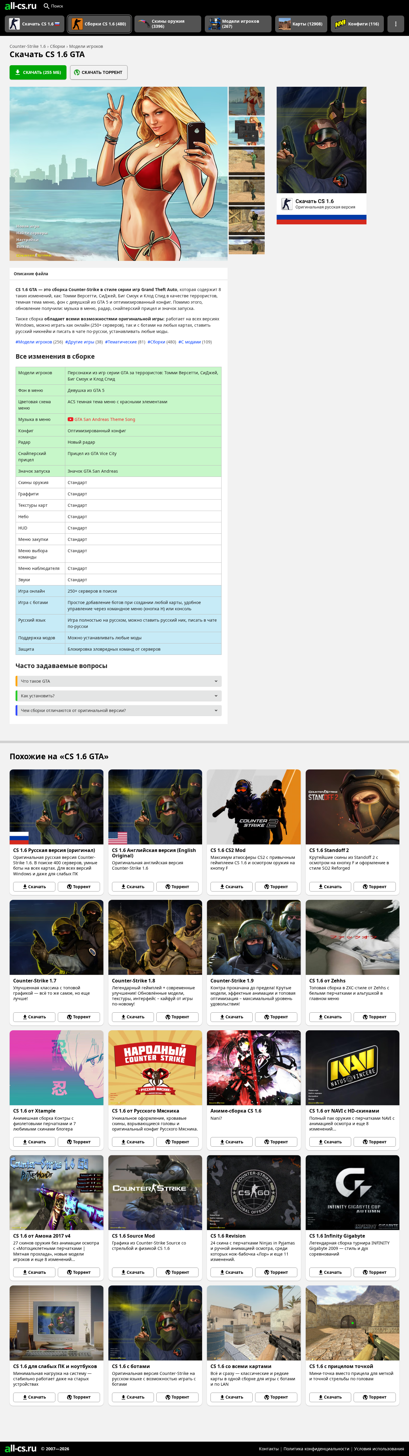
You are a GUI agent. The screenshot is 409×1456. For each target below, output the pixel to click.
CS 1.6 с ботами (131, 1366)
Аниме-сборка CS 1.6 (235, 1110)
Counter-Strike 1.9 (232, 980)
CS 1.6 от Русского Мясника (145, 1110)
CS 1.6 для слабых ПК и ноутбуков (55, 1366)
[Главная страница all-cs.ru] (20, 6)
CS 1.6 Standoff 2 (329, 850)
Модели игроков (40, 342)
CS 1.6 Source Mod (133, 1236)
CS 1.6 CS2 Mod (228, 850)
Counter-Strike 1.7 (34, 980)
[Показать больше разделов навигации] (395, 24)
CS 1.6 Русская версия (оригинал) (54, 850)
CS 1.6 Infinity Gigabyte (337, 1236)
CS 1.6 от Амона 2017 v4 (41, 1236)
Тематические (126, 342)
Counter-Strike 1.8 (133, 980)
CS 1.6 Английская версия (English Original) (154, 853)
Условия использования (379, 1449)
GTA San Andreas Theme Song (105, 419)
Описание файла (31, 273)
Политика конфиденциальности (316, 1449)
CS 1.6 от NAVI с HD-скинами (344, 1110)
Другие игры (85, 342)
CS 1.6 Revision (228, 1236)
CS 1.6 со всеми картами (241, 1366)
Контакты (269, 1449)
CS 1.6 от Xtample (34, 1110)
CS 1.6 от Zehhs (327, 980)
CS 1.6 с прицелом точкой (341, 1366)
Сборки (163, 342)
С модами (196, 342)
